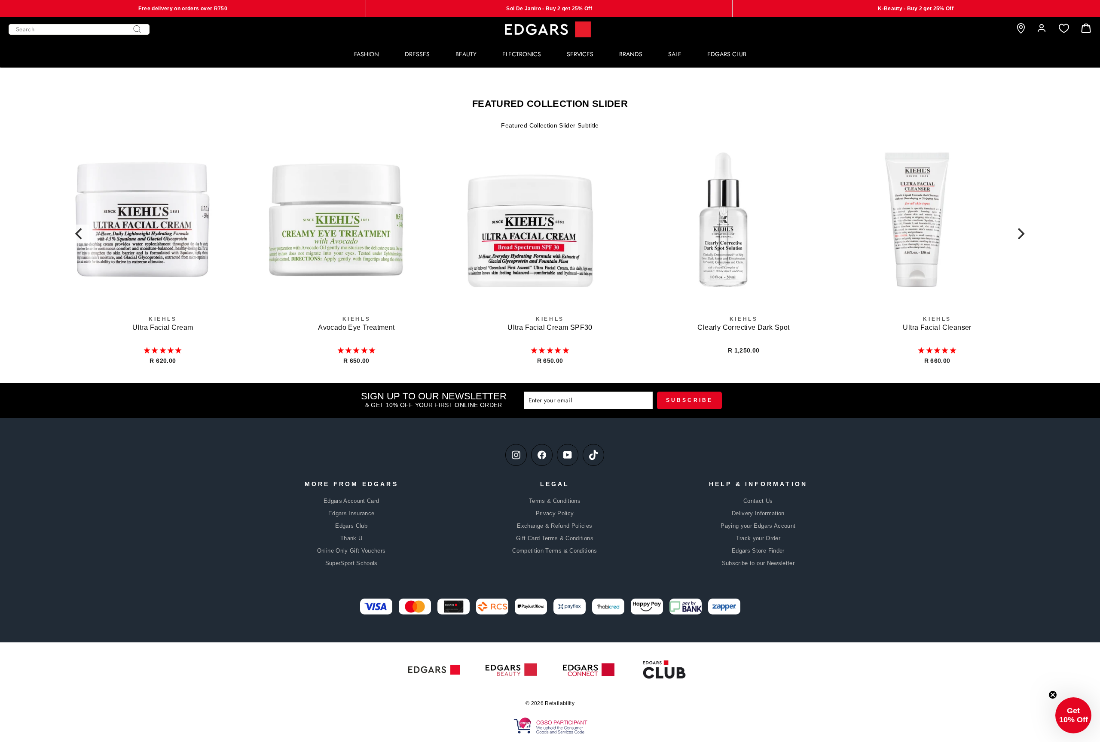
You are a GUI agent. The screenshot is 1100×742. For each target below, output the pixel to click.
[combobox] (79, 29)
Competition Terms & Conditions (554, 550)
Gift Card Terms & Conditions (554, 538)
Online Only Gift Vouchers (351, 550)
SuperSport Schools (351, 563)
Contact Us (758, 501)
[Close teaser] (1052, 694)
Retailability (559, 703)
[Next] (1020, 234)
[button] (163, 350)
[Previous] (79, 234)
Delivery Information (758, 513)
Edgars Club (351, 526)
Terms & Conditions (555, 501)
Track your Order (758, 538)
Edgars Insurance (351, 513)
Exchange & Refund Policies (554, 526)
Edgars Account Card (351, 501)
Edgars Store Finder (758, 550)
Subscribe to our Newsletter (758, 563)
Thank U (351, 538)
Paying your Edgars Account (758, 526)
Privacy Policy (555, 513)
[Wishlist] (1064, 28)
